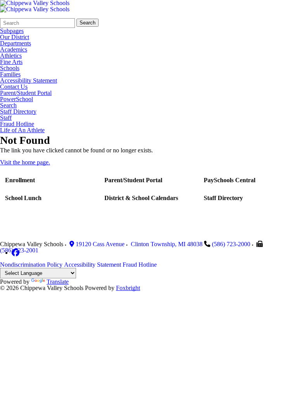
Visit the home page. (25, 162)
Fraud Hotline (17, 124)
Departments (15, 43)
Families (10, 74)
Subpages (12, 31)
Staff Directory (18, 112)
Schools (9, 68)
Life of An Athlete (22, 130)
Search (87, 23)
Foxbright (128, 288)
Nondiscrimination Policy (31, 264)
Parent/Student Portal (26, 93)
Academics (13, 50)
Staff (6, 118)
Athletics (11, 56)
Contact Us (14, 87)
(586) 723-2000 (231, 244)
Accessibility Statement (28, 81)
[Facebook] (15, 252)
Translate (58, 281)
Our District (14, 37)
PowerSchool (16, 99)
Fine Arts (11, 62)
